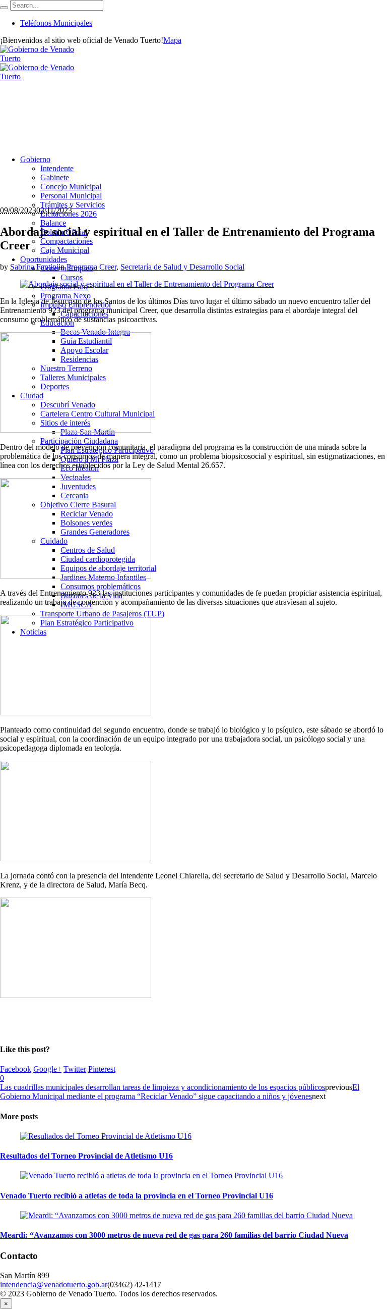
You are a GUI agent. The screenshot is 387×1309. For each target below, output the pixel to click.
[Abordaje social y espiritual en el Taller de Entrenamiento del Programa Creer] (147, 284)
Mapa (172, 40)
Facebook (15, 1069)
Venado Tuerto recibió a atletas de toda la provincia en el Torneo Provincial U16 (136, 1195)
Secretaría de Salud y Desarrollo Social (182, 267)
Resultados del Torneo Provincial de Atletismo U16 (86, 1155)
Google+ (47, 1069)
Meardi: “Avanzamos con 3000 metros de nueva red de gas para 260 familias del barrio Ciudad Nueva (174, 1235)
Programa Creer (91, 267)
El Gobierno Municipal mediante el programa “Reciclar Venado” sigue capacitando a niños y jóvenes (179, 1092)
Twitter (74, 1069)
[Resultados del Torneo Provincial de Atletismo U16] (105, 1136)
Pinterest (101, 1069)
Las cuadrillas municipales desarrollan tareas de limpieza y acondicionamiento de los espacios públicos (162, 1087)
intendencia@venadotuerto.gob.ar (53, 1284)
